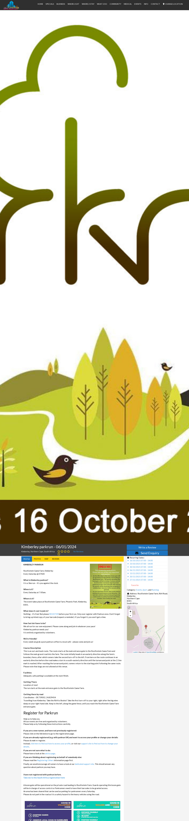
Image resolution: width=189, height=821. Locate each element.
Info (146, 4)
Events (137, 4)
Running (155, 590)
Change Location (174, 4)
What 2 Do (102, 4)
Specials (50, 4)
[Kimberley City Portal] (11, 9)
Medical (128, 4)
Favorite (135, 585)
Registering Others (45, 760)
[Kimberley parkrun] (146, 627)
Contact (155, 4)
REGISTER (53, 614)
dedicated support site (84, 764)
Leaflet (135, 652)
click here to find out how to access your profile (51, 743)
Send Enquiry (150, 553)
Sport (145, 590)
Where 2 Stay (88, 4)
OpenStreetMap (151, 652)
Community (115, 4)
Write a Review (147, 547)
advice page (50, 753)
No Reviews (78, 551)
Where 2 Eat (73, 4)
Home (40, 4)
